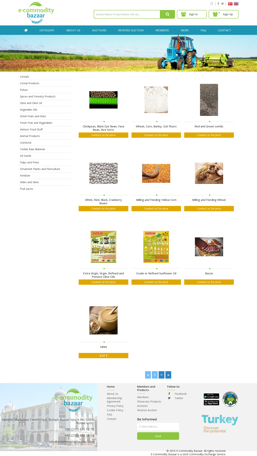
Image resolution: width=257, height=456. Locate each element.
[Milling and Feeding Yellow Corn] (156, 173)
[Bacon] (209, 247)
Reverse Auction (147, 410)
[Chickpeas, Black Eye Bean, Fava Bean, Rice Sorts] (103, 100)
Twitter (178, 398)
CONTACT (224, 30)
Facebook (180, 394)
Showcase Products (149, 401)
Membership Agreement (114, 399)
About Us (73, 30)
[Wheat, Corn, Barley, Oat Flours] (156, 100)
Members (143, 397)
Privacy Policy (115, 406)
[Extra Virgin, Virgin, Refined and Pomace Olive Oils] (103, 247)
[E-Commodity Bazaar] (36, 22)
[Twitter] (222, 4)
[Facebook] (218, 4)
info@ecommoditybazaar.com (71, 441)
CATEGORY (47, 30)
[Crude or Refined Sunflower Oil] (156, 247)
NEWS (185, 30)
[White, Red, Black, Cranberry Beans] (103, 173)
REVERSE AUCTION (131, 30)
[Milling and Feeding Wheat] (209, 173)
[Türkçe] (230, 4)
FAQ (203, 30)
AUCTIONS (99, 30)
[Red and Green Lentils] (209, 100)
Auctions (142, 406)
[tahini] (103, 320)
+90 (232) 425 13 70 (79, 429)
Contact (111, 419)
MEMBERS (162, 30)
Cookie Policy (115, 410)
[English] (236, 4)
